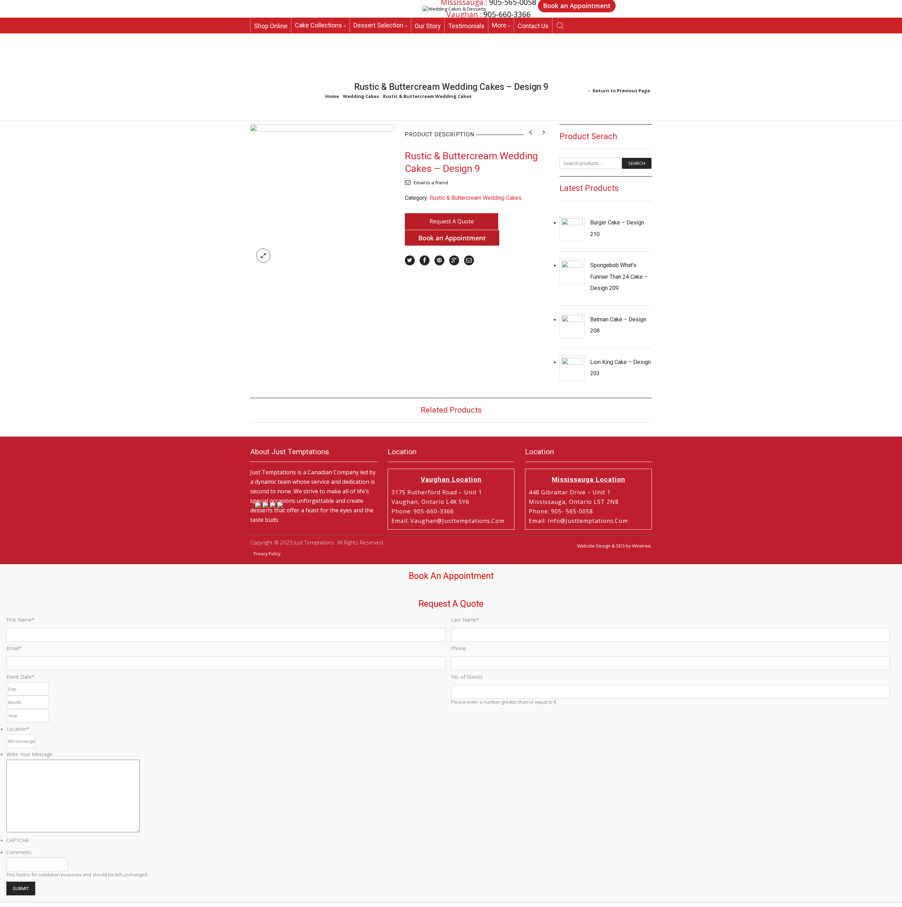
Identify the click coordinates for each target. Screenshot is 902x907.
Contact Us (533, 28)
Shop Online (271, 28)
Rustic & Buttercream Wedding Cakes (427, 96)
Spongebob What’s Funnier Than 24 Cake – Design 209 (619, 276)
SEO (620, 546)
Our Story (428, 28)
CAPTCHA (17, 840)
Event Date (20, 676)
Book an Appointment (452, 238)
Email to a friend (431, 182)
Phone (458, 648)
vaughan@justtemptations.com (457, 521)
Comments (19, 852)
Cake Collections (318, 28)
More (499, 28)
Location (17, 729)
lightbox (263, 255)
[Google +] (454, 260)
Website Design (594, 546)
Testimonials (466, 28)
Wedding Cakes (361, 96)
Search (636, 163)
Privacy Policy (267, 554)
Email (13, 648)
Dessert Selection (378, 28)
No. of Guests (467, 676)
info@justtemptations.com (588, 521)
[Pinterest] (439, 260)
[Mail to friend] (469, 260)
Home (332, 96)
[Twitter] (410, 260)
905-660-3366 (507, 15)
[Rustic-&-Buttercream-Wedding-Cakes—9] (322, 196)
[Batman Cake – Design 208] (572, 325)
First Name (20, 619)
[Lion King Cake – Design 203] (572, 368)
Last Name (465, 619)
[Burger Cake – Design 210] (572, 228)
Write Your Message (29, 754)
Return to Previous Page (621, 90)
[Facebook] (425, 260)
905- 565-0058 (572, 511)
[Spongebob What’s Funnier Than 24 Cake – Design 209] (572, 271)
